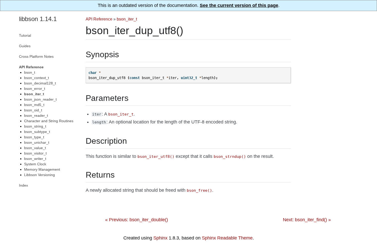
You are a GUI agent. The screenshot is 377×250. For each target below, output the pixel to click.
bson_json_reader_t (40, 99)
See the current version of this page (239, 5)
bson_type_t (34, 137)
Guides (25, 46)
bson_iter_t (127, 19)
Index (23, 185)
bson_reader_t (36, 115)
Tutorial (25, 35)
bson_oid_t (33, 110)
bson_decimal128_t (40, 83)
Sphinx (160, 238)
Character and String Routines (48, 121)
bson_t (29, 72)
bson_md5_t (34, 105)
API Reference (99, 19)
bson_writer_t (35, 159)
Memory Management (42, 169)
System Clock (35, 164)
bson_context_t (36, 78)
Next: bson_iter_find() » (307, 219)
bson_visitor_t (35, 153)
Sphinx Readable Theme (227, 238)
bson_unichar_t (36, 142)
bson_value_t (35, 148)
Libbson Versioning (39, 175)
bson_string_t (35, 126)
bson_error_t (34, 88)
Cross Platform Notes (36, 56)
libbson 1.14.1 (38, 18)
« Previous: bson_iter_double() (136, 219)
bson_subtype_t (37, 132)
